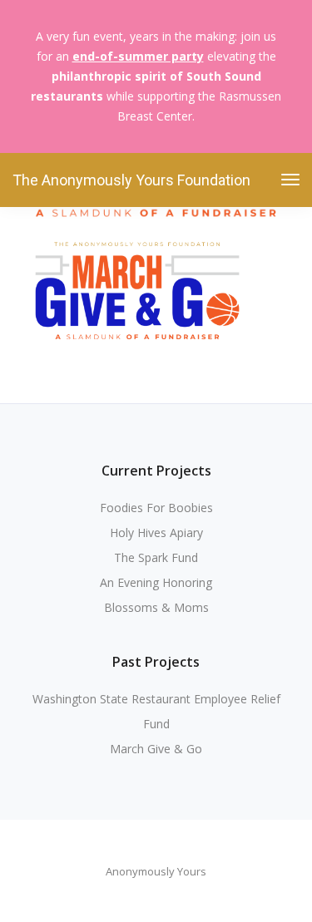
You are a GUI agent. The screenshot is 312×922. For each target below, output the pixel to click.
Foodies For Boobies (156, 507)
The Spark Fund (156, 557)
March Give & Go (156, 749)
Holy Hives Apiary (156, 532)
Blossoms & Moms (156, 607)
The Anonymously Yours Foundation (131, 180)
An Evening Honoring (156, 582)
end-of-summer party (138, 56)
